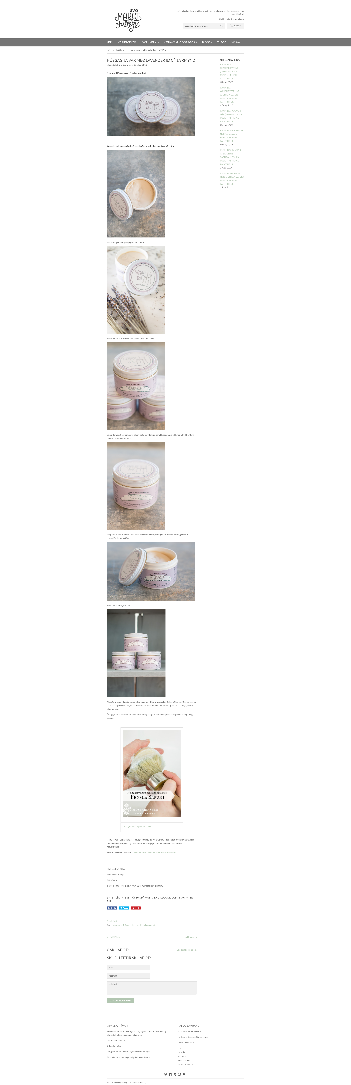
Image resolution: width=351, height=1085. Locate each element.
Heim (110, 42)
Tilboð (221, 42)
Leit (179, 1048)
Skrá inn (222, 19)
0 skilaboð (112, 921)
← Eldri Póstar (114, 937)
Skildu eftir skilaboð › (187, 949)
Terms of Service (185, 1064)
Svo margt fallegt (120, 1082)
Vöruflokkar (127, 42)
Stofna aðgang (237, 19)
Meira (235, 42)
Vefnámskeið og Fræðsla (181, 42)
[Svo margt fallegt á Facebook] (170, 1074)
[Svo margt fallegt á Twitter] (165, 1074)
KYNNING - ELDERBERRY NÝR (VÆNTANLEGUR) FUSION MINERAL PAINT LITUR (229, 71)
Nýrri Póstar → (190, 937)
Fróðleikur (120, 50)
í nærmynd (117, 925)
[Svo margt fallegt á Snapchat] (184, 1074)
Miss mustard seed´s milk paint (137, 925)
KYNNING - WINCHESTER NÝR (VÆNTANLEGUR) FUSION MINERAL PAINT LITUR (229, 94)
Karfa (237, 25)
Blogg (206, 42)
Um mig (181, 1052)
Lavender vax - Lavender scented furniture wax (154, 852)
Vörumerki (150, 42)
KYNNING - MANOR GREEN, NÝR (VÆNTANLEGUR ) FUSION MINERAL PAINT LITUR (230, 157)
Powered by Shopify (138, 1082)
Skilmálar (182, 1056)
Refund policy (184, 1060)
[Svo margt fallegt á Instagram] (179, 1074)
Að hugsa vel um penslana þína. (137, 826)
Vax (155, 925)
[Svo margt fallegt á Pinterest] (174, 1074)
